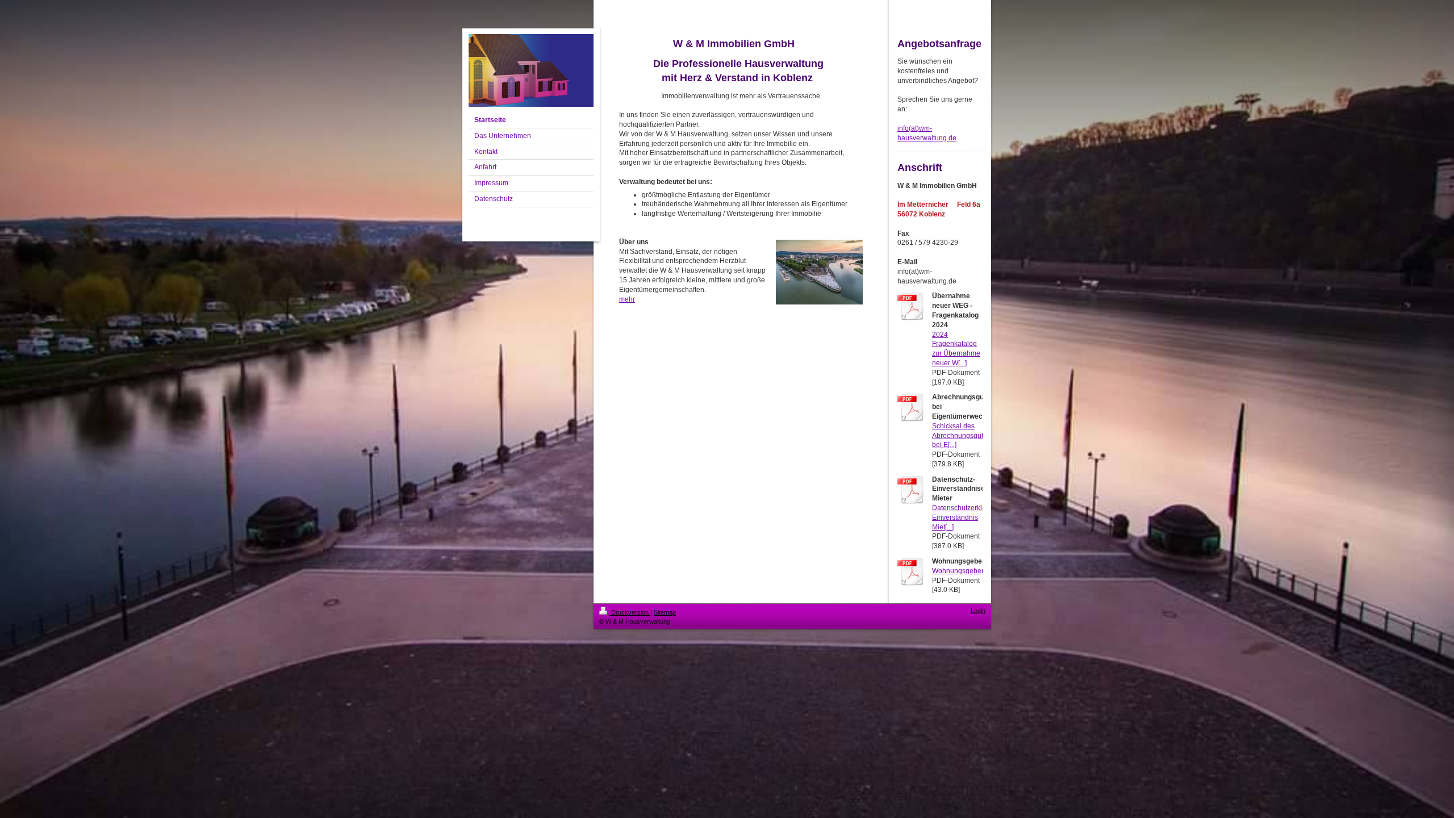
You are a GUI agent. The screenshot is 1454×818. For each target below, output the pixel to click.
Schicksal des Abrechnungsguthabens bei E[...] (969, 435)
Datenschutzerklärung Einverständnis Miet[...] (966, 517)
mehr (627, 299)
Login (978, 610)
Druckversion (629, 612)
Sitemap (665, 612)
